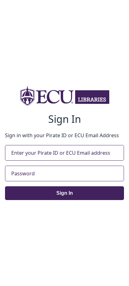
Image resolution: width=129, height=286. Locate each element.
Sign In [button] (64, 193)
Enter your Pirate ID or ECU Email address (60, 152)
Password (23, 173)
